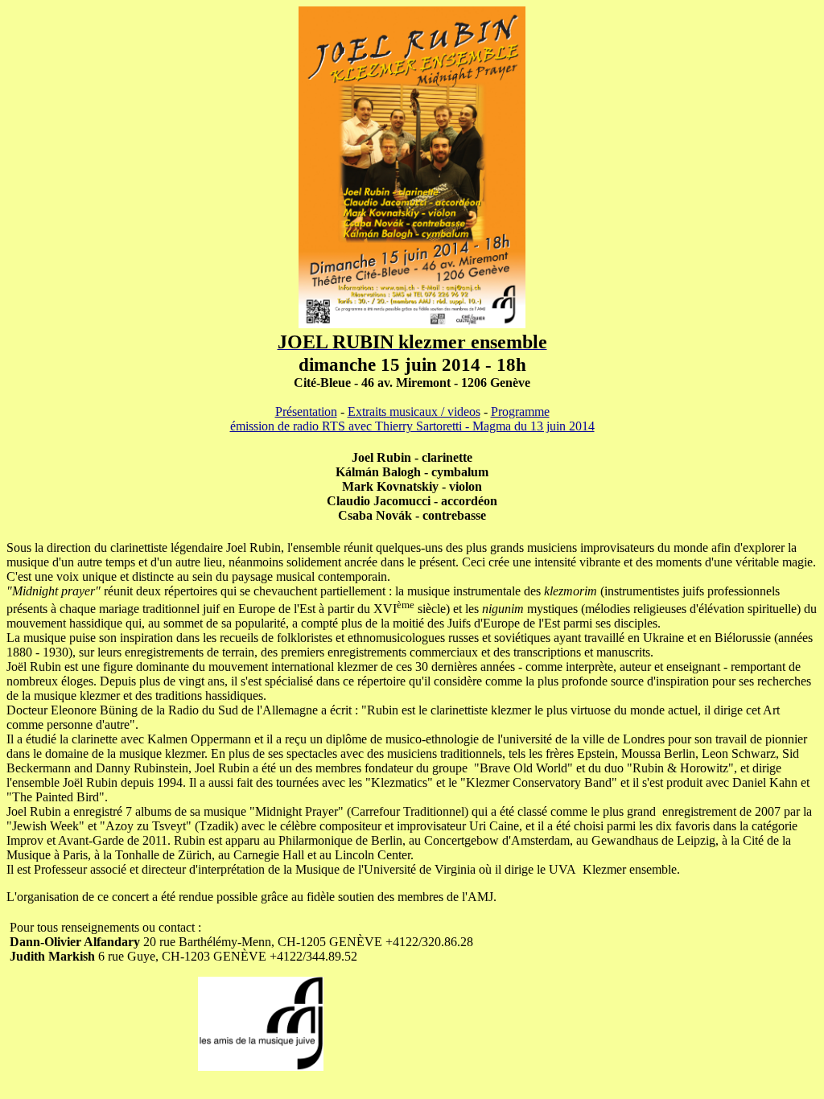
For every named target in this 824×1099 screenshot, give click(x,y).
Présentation (306, 411)
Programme (520, 411)
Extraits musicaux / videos (414, 411)
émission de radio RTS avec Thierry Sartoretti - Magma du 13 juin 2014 (412, 426)
